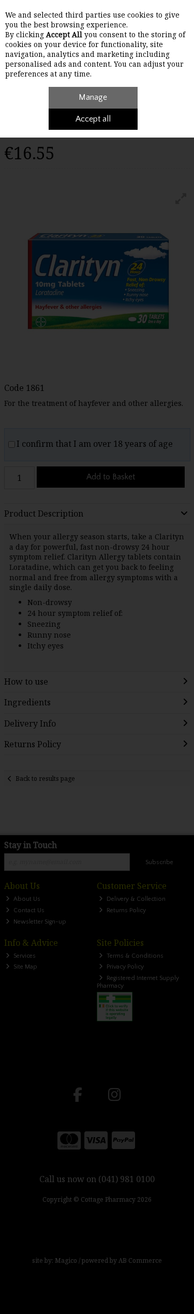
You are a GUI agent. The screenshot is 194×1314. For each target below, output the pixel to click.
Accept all (93, 119)
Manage (93, 97)
